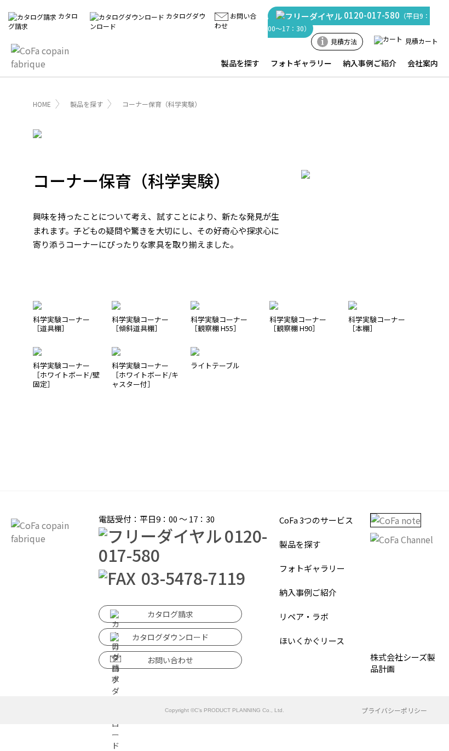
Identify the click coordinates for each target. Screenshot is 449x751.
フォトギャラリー (301, 63)
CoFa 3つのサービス (316, 520)
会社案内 (422, 63)
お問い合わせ (170, 660)
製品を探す (240, 63)
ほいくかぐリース (311, 640)
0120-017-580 (349, 21)
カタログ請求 (170, 613)
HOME (42, 104)
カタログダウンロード (170, 636)
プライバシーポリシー (394, 710)
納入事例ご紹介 (369, 63)
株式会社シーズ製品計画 (402, 662)
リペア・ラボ (304, 616)
